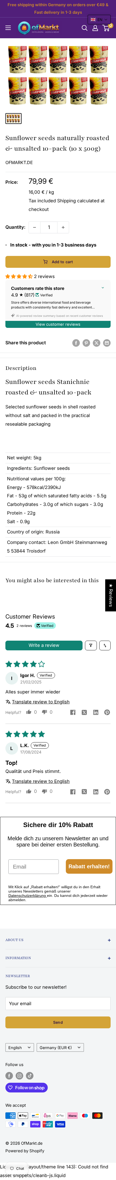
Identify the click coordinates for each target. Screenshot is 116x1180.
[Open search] (85, 28)
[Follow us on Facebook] (9, 1076)
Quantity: (15, 227)
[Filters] (91, 645)
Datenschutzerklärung (27, 895)
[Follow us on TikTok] (29, 1076)
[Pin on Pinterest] (86, 343)
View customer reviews (58, 324)
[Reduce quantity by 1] (34, 227)
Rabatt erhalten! (89, 866)
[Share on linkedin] (95, 712)
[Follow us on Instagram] (19, 1076)
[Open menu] (8, 28)
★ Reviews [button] (111, 595)
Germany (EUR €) (56, 1047)
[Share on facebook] (72, 713)
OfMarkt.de (19, 162)
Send (58, 1022)
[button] (19, 276)
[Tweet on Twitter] (96, 343)
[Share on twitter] (84, 712)
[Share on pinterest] (107, 712)
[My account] (95, 28)
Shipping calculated (78, 200)
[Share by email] (107, 343)
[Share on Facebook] (76, 343)
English (15, 1047)
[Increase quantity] (63, 227)
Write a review (44, 645)
